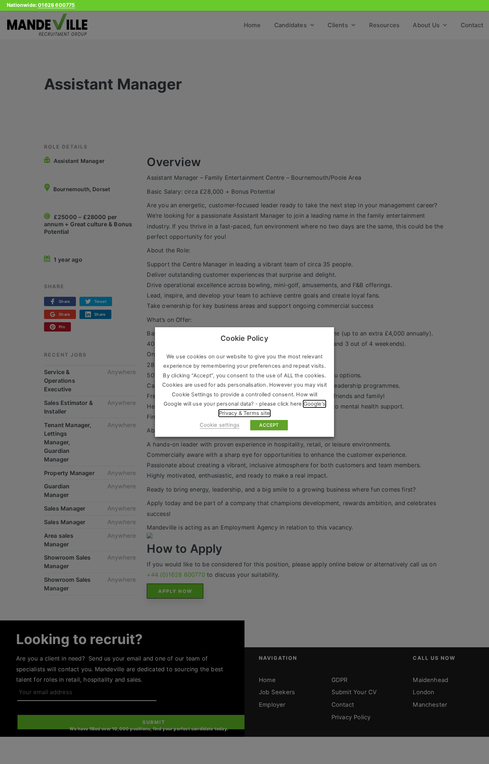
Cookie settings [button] (220, 425)
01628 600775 (56, 5)
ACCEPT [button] (269, 425)
